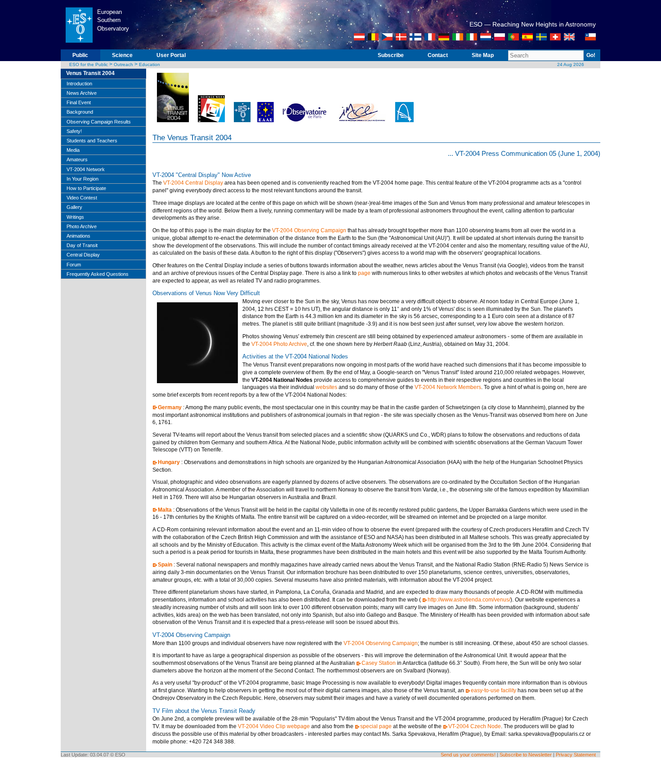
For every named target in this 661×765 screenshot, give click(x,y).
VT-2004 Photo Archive (279, 344)
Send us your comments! (468, 754)
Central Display (83, 254)
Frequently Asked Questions (98, 274)
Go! (590, 55)
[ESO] (79, 47)
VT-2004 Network (86, 169)
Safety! (74, 131)
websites (326, 387)
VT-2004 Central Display (193, 183)
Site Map (483, 55)
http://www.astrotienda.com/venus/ (469, 600)
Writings (75, 217)
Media (73, 150)
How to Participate (86, 188)
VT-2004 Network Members (448, 387)
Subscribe (391, 55)
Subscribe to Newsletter (526, 754)
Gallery (74, 207)
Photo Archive (82, 226)
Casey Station (379, 663)
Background (80, 112)
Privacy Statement (576, 754)
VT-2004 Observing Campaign (309, 230)
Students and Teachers (92, 140)
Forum (74, 264)
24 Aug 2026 (570, 64)
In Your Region (82, 178)
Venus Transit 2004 (90, 73)
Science (122, 55)
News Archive (82, 93)
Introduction (79, 83)
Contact (438, 55)
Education (149, 64)
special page (376, 726)
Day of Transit (82, 245)
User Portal (171, 55)
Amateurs (77, 159)
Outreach (123, 64)
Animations (78, 236)
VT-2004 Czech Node (474, 726)
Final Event (79, 102)
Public (80, 55)
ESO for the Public (88, 64)
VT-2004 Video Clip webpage (274, 726)
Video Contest (82, 197)
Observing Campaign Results (99, 121)
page (364, 273)
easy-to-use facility (493, 690)
